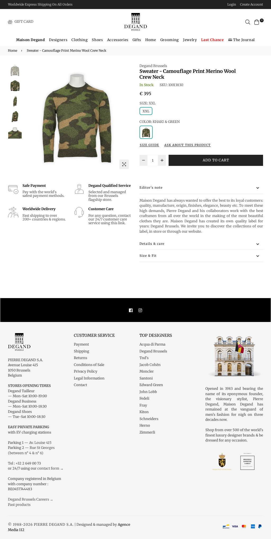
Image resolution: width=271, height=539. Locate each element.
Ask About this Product (187, 145)
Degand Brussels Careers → (30, 499)
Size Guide (149, 145)
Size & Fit (148, 256)
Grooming (169, 40)
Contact (80, 385)
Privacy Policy (85, 371)
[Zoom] (124, 164)
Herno (144, 425)
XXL (146, 111)
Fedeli (144, 398)
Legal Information (89, 378)
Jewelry (190, 40)
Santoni (146, 378)
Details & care (151, 244)
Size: (147, 103)
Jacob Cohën (150, 365)
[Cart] (256, 21)
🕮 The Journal (241, 40)
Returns (80, 358)
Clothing (79, 40)
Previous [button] (30, 117)
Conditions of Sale (89, 365)
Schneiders (148, 419)
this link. (118, 223)
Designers (58, 40)
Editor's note (150, 187)
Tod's (143, 358)
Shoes (97, 40)
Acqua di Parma (152, 344)
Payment (81, 344)
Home (150, 40)
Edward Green (151, 385)
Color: (159, 122)
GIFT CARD (24, 21)
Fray (143, 405)
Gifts (137, 40)
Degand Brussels (153, 66)
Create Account (251, 4)
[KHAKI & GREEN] (146, 132)
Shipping (81, 351)
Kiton (144, 412)
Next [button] (125, 117)
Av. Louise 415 (40, 442)
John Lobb (148, 392)
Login (231, 4)
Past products (19, 504)
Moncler (146, 371)
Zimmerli (147, 432)
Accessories (117, 40)
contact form (48, 468)
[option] (77, 117)
